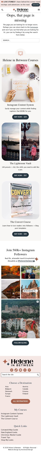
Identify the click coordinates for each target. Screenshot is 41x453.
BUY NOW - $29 (20, 117)
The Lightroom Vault (20, 163)
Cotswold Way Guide (9, 430)
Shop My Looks (7, 440)
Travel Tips (5, 437)
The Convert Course (20, 221)
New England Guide (9, 432)
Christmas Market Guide (11, 435)
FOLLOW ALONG (20, 343)
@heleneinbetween (25, 261)
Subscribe (36, 4)
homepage (34, 27)
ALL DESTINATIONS (20, 401)
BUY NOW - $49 (20, 234)
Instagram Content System (20, 104)
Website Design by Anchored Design (20, 449)
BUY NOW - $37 (20, 175)
